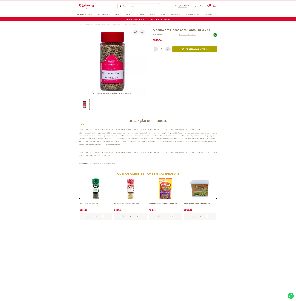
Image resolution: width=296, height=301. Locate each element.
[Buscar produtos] (120, 6)
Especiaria (117, 25)
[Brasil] (215, 35)
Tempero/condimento (103, 25)
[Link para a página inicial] (81, 25)
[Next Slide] (216, 19)
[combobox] (138, 6)
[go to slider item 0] (84, 104)
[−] (89, 216)
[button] (181, 6)
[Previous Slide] (80, 19)
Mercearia (89, 25)
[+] (103, 216)
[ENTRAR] (195, 6)
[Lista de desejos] (201, 6)
